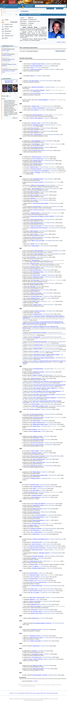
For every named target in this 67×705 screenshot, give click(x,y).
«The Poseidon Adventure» (43, 257)
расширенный (59, 8)
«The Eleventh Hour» (51, 503)
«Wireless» (48, 90)
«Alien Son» (37, 243)
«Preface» (44, 431)
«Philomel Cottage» (59, 216)
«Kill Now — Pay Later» (51, 597)
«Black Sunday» (46, 378)
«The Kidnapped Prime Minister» (49, 168)
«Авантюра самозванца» (50, 556)
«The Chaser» (38, 67)
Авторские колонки (9, 35)
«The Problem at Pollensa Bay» (56, 227)
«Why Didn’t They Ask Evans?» (47, 263)
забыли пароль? (13, 5)
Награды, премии (9, 26)
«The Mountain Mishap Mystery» (49, 528)
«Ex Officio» (43, 490)
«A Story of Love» (47, 65)
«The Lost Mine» (45, 289)
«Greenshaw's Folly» (45, 213)
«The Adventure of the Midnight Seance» (52, 585)
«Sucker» (38, 599)
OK (15, 14)
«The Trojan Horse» (45, 260)
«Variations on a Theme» (46, 298)
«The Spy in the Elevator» (48, 611)
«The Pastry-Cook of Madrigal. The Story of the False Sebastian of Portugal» (48, 328)
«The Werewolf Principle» (49, 160)
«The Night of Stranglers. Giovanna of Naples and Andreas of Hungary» (38, 386)
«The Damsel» (46, 436)
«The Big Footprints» (45, 123)
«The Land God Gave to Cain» (47, 106)
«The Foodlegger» (47, 237)
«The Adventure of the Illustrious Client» (51, 206)
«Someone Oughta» (44, 576)
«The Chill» (47, 158)
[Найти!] (64, 6)
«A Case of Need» (47, 542)
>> (9, 115)
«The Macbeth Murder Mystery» (52, 240)
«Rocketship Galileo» (48, 375)
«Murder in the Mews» (51, 185)
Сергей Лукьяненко (8, 80)
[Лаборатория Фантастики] (23, 6)
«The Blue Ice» (47, 654)
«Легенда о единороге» (46, 409)
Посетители (7, 33)
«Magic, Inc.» (48, 517)
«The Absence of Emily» (47, 601)
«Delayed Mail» (45, 635)
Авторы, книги (13, 22)
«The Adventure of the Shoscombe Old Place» (55, 209)
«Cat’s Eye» (42, 618)
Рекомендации (8, 31)
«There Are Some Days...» (49, 304)
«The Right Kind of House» (46, 592)
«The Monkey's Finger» (45, 128)
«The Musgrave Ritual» (48, 314)
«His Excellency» (49, 150)
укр (18, 693)
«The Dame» (48, 439)
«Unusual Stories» (6, 70)
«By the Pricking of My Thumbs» (53, 456)
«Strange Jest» (47, 118)
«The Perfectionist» (54, 170)
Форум (6, 38)
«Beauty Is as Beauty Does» (49, 590)
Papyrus (36, 681)
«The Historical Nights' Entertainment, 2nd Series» (40, 362)
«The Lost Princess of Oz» (58, 623)
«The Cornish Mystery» (48, 293)
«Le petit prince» (50, 515)
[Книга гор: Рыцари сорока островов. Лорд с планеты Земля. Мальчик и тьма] (10, 91)
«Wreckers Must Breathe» (47, 140)
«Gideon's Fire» (42, 573)
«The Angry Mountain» (47, 657)
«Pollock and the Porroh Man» (47, 404)
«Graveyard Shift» (45, 534)
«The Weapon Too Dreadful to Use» (51, 188)
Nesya (3, 98)
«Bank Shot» (49, 459)
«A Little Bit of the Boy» (48, 549)
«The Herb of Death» (43, 167)
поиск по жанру (50, 8)
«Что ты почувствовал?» (49, 532)
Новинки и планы (9, 24)
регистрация (6, 5)
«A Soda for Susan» (47, 495)
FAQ (26, 693)
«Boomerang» (41, 558)
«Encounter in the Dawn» (49, 283)
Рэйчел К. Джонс (6, 50)
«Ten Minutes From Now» (49, 637)
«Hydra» (43, 530)
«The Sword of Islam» (49, 368)
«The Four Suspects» (43, 231)
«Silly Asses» (43, 109)
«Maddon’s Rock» (45, 144)
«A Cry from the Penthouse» (48, 606)
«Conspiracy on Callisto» (48, 296)
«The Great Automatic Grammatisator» (51, 134)
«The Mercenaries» (52, 424)
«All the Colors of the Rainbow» (46, 80)
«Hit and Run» (50, 582)
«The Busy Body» (50, 422)
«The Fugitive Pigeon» (46, 426)
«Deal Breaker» (45, 629)
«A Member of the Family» (44, 609)
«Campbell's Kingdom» (50, 87)
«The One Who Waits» (44, 200)
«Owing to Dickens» (46, 497)
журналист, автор (24, 28)
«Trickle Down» (42, 525)
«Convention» (52, 99)
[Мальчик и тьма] (4, 91)
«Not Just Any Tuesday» (44, 492)
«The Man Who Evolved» (54, 203)
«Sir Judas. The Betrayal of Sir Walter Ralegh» (50, 351)
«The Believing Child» (51, 108)
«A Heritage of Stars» (49, 417)
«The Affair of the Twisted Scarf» (51, 546)
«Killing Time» (45, 472)
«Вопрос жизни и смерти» (50, 613)
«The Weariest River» (51, 311)
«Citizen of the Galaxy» (50, 124)
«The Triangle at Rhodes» (49, 219)
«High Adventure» (51, 275)
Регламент (22, 693)
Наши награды (36, 693)
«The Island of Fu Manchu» (50, 414)
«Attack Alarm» (46, 156)
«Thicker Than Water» (46, 172)
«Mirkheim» (42, 450)
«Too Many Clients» (46, 270)
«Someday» (47, 147)
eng (14, 693)
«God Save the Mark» (42, 488)
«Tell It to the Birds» (48, 182)
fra (16, 693)
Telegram (48, 693)
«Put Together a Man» (47, 641)
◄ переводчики (24, 11)
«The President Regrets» (56, 552)
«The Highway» (39, 75)
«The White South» (42, 650)
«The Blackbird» (44, 420)
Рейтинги (7, 28)
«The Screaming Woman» (42, 198)
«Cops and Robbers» (49, 179)
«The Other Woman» (44, 566)
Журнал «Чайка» (61, 42)
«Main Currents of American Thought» (50, 93)
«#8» (40, 564)
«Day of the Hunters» (44, 191)
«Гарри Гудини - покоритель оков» (57, 406)
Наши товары (54, 693)
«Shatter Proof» (46, 561)
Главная (6, 19)
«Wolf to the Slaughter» (45, 484)
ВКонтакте (43, 693)
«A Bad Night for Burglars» (52, 547)
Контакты (30, 693)
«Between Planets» (47, 508)
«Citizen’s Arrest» (50, 568)
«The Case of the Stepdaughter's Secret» (53, 250)
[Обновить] (17, 81)
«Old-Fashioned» (49, 63)
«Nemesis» (39, 286)
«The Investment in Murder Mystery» (46, 588)
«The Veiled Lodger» (47, 114)
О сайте (11, 693)
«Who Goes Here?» (42, 429)
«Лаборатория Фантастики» (36, 700)
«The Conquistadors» (45, 245)
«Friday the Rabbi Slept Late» (56, 539)
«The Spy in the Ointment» (50, 442)
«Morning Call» (45, 523)
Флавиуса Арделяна (6, 55)
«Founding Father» (48, 444)
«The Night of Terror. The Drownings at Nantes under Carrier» (43, 402)
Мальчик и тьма (9, 82)
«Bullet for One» (44, 575)
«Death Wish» (42, 578)
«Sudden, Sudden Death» (48, 544)
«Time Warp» (43, 301)
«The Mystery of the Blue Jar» (49, 69)
